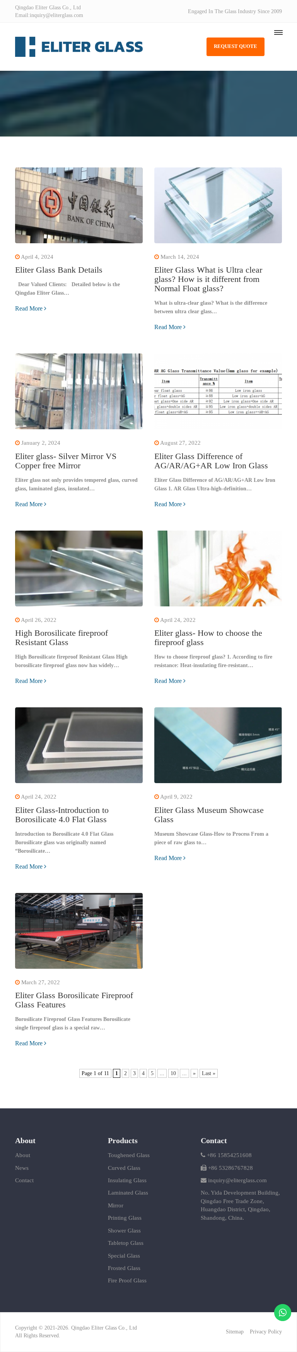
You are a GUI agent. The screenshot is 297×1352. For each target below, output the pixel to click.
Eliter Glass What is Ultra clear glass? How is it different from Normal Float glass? (208, 279)
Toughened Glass (129, 1155)
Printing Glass (125, 1218)
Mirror (115, 1205)
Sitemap (235, 1332)
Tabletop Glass (125, 1243)
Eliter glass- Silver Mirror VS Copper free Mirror (65, 460)
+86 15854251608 (228, 1155)
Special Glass (124, 1256)
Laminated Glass (128, 1193)
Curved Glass (124, 1168)
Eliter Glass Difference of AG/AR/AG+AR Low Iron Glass (211, 460)
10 (173, 1073)
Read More (29, 308)
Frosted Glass (124, 1268)
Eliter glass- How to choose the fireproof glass (208, 637)
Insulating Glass (127, 1180)
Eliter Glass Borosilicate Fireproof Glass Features (74, 999)
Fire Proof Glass (127, 1280)
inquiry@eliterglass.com (237, 1180)
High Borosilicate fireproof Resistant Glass (61, 637)
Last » (208, 1073)
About (22, 1155)
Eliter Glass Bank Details (58, 270)
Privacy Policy (266, 1332)
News (22, 1168)
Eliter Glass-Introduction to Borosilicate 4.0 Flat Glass (62, 814)
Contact (24, 1180)
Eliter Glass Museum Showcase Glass (209, 814)
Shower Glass (124, 1230)
